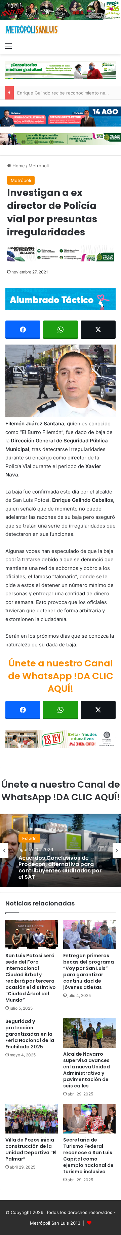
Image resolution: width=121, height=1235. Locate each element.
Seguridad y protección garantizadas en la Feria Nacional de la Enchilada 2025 (29, 1034)
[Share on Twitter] (98, 330)
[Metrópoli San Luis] (32, 29)
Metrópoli (39, 165)
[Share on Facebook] (22, 330)
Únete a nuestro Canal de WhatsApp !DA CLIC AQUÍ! (60, 676)
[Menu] (8, 46)
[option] (60, 850)
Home (18, 165)
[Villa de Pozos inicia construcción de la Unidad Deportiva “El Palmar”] (31, 1119)
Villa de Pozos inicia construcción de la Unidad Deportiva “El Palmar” (30, 1149)
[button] (60, 381)
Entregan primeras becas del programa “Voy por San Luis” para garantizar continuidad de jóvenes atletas (88, 971)
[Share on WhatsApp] (60, 330)
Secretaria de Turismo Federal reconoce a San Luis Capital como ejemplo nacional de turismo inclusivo (88, 1156)
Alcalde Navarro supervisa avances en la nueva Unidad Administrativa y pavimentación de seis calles (86, 1070)
